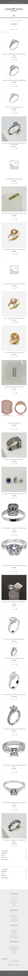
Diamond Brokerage (14, 946)
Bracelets (14, 950)
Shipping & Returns (14, 916)
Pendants (14, 953)
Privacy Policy (14, 919)
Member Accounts (14, 903)
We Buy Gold (14, 931)
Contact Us (14, 904)
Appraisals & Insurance (14, 936)
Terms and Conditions (14, 918)
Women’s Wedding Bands (14, 947)
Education (14, 933)
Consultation (14, 934)
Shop (10, 20)
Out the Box (16, 973)
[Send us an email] (14, 1)
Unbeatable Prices (14, 921)
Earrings (14, 952)
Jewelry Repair (14, 930)
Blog (14, 906)
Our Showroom (14, 900)
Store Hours (14, 901)
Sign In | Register (9, 2)
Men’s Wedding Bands (14, 949)
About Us (14, 898)
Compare (14, 59)
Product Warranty (14, 915)
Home (8, 20)
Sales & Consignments (14, 937)
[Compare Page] (16, 59)
